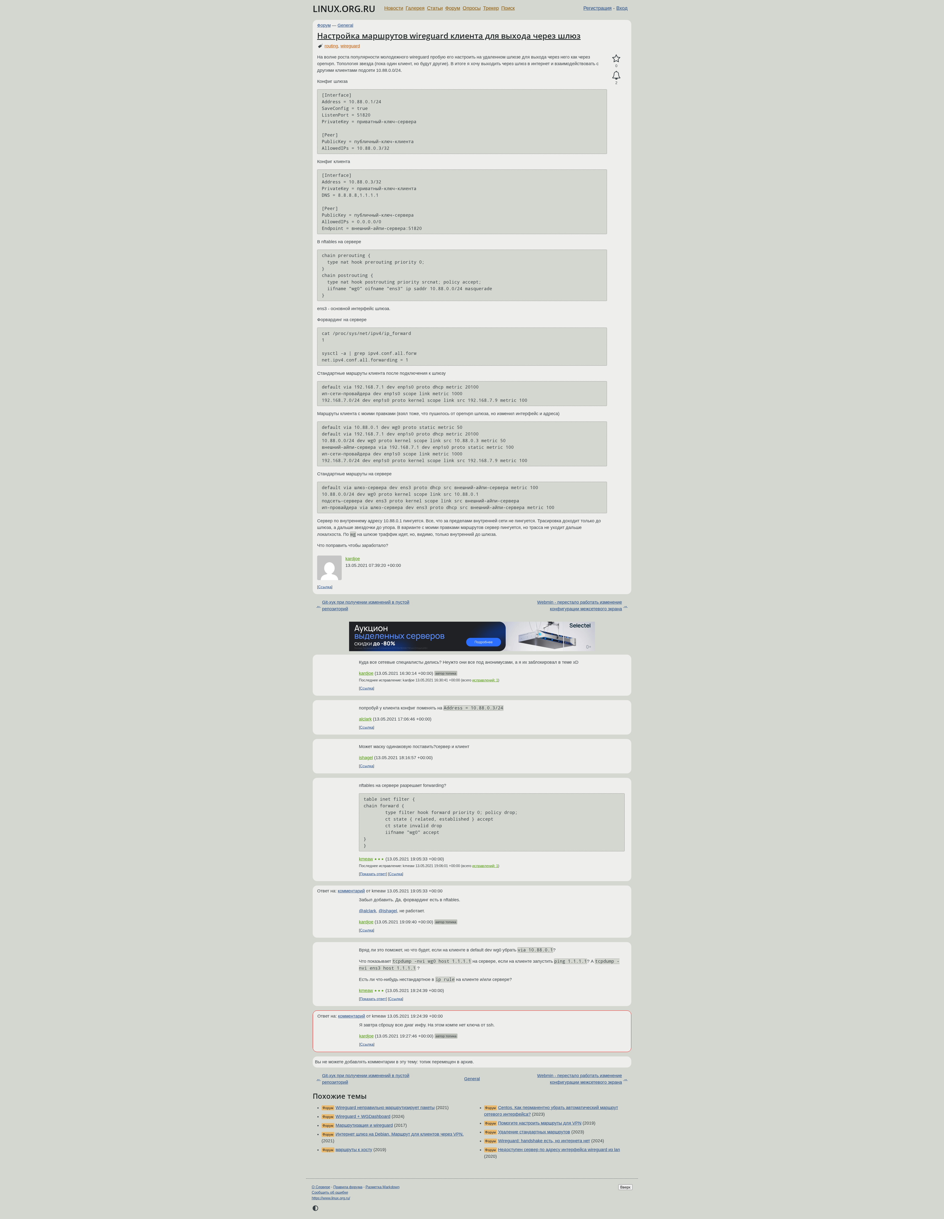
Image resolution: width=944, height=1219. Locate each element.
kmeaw (366, 859)
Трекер (491, 8)
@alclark (367, 910)
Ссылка (324, 587)
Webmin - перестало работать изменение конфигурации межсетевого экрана (579, 605)
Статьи (435, 8)
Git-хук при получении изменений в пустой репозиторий (365, 605)
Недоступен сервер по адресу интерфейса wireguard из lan (559, 1149)
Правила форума (347, 1187)
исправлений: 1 (485, 680)
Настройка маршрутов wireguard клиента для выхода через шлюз (449, 35)
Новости (393, 8)
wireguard (350, 46)
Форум (452, 8)
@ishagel (388, 910)
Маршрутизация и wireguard (364, 1125)
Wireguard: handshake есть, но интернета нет (544, 1140)
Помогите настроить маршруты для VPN (539, 1123)
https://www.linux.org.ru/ (331, 1198)
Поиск (508, 8)
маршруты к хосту (354, 1149)
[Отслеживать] (616, 75)
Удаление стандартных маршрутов (534, 1131)
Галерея (415, 8)
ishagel (366, 757)
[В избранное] (616, 59)
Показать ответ (373, 874)
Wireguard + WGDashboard (363, 1116)
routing (331, 46)
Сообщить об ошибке (330, 1192)
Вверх (625, 1187)
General (345, 25)
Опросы (472, 8)
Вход (622, 8)
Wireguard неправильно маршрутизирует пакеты (385, 1107)
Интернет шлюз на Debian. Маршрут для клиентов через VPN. (400, 1134)
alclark (365, 719)
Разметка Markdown (382, 1187)
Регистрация (597, 8)
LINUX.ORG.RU (344, 9)
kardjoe (352, 558)
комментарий (351, 890)
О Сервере (321, 1187)
